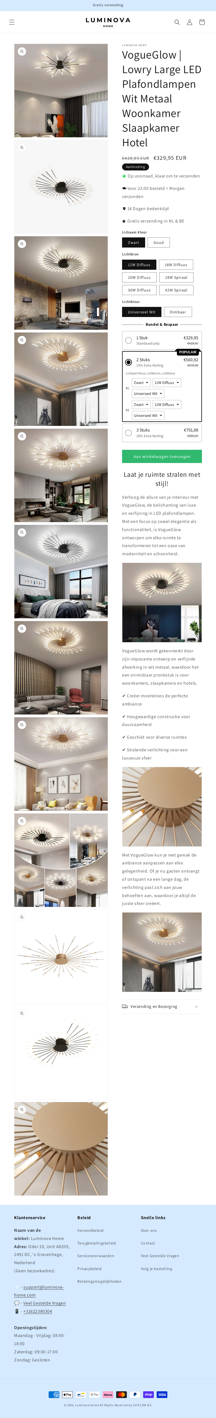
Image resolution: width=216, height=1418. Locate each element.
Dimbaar (178, 311)
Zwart (133, 242)
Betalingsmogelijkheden (99, 1281)
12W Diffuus (139, 264)
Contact (148, 1243)
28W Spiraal (176, 277)
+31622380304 (37, 1311)
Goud (159, 242)
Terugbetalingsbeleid (96, 1243)
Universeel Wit (142, 311)
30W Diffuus (139, 290)
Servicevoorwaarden (95, 1255)
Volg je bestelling (156, 1268)
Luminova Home (87, 1405)
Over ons (149, 1230)
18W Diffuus (176, 264)
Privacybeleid (89, 1268)
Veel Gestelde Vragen (44, 1303)
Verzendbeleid (90, 1230)
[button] (12, 22)
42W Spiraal (176, 290)
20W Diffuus (139, 277)
